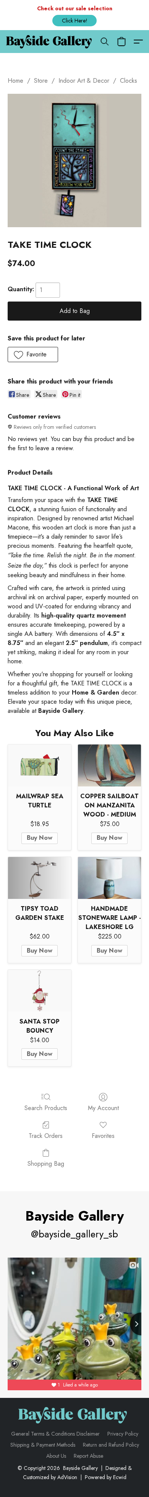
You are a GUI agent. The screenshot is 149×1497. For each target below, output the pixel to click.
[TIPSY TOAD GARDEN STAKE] (39, 878)
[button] (74, 20)
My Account (103, 1108)
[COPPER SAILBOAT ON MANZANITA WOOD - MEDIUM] (109, 765)
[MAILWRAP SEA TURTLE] (39, 765)
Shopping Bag (46, 1163)
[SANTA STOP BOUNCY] (39, 991)
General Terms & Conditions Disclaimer (55, 1434)
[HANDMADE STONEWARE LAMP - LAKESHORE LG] (109, 878)
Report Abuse (88, 1456)
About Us (56, 1456)
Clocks (128, 80)
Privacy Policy (122, 1434)
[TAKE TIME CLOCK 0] (74, 160)
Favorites (103, 1135)
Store (41, 80)
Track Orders (46, 1135)
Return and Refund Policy (111, 1445)
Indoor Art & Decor (83, 80)
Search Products (45, 1108)
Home (15, 80)
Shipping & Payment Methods (42, 1445)
